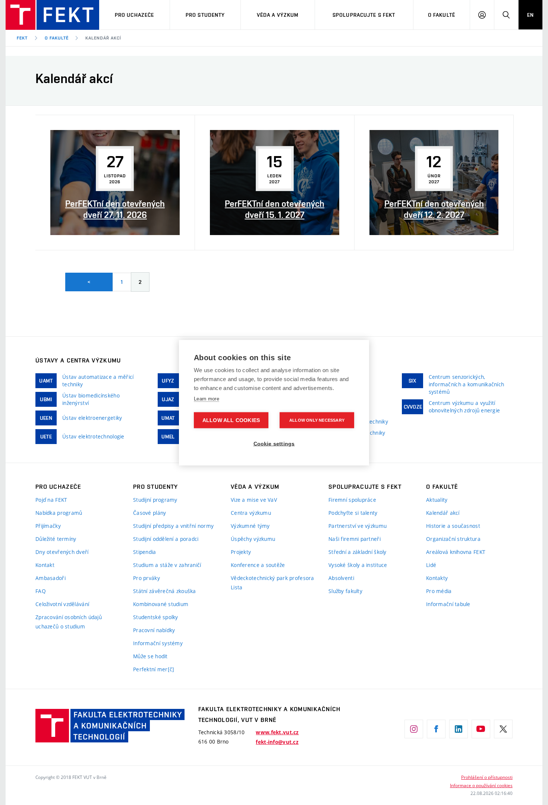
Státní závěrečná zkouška (164, 591)
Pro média (439, 591)
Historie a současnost (453, 525)
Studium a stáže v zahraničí (167, 564)
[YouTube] (481, 729)
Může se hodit (150, 656)
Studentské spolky (155, 617)
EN (530, 15)
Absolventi (341, 577)
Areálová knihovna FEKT (455, 551)
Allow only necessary (316, 420)
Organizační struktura (453, 538)
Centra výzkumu (251, 512)
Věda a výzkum (278, 15)
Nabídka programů (58, 512)
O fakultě (441, 15)
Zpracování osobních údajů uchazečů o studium (68, 622)
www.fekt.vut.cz (277, 732)
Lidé (431, 564)
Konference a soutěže (258, 564)
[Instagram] (413, 729)
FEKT (22, 38)
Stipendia (144, 551)
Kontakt (44, 564)
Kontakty (437, 577)
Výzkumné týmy (250, 525)
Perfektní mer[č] (153, 669)
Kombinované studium (160, 604)
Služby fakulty (345, 591)
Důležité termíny (55, 538)
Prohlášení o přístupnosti (487, 777)
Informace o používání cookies (481, 785)
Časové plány (149, 512)
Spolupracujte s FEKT (364, 15)
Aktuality (437, 499)
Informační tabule (448, 604)
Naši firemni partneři (354, 538)
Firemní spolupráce (352, 499)
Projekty (241, 551)
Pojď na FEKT (51, 499)
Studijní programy (155, 499)
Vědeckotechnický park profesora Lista (272, 582)
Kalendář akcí (103, 38)
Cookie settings (274, 443)
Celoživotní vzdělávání (62, 604)
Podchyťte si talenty (353, 512)
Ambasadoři (50, 577)
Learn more (206, 398)
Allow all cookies (231, 420)
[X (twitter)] (503, 729)
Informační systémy (158, 643)
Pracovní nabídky (154, 630)
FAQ (40, 591)
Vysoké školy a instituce (357, 564)
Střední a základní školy (357, 551)
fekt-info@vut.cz (277, 742)
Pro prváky (146, 577)
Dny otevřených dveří (62, 551)
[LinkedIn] (458, 729)
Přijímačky (48, 525)
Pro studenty (205, 15)
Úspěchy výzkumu (253, 538)
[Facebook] (436, 729)
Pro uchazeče (134, 15)
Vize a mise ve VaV (254, 499)
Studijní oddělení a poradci (166, 538)
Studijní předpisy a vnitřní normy (173, 525)
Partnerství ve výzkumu (357, 525)
